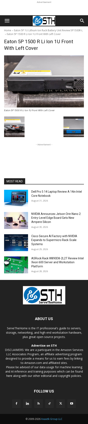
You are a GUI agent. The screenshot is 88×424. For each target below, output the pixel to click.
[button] (7, 20)
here (9, 376)
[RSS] (38, 404)
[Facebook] (16, 404)
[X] (60, 404)
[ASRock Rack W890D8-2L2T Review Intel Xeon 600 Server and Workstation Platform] (16, 264)
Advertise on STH (44, 345)
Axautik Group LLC (51, 419)
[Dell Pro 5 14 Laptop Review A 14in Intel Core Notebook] (16, 198)
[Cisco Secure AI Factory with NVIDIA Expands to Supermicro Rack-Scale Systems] (16, 242)
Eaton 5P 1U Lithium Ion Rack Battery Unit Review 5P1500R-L (48, 30)
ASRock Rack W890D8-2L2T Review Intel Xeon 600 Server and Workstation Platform (57, 262)
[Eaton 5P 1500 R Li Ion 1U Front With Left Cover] (44, 81)
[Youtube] (72, 404)
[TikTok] (49, 404)
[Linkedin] (27, 404)
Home (7, 30)
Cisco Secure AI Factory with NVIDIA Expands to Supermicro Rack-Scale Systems (54, 240)
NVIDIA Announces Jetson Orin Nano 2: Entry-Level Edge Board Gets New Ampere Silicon (56, 218)
